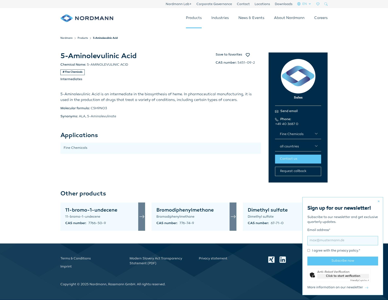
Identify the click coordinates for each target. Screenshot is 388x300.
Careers (321, 18)
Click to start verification (343, 276)
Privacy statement (213, 258)
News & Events (251, 18)
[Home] (86, 18)
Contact (243, 4)
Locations (262, 4)
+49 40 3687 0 (286, 124)
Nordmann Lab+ (179, 4)
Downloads (283, 4)
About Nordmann (289, 18)
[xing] (271, 259)
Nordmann (66, 38)
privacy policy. (348, 251)
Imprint (66, 267)
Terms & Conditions (75, 258)
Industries (220, 18)
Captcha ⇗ (359, 280)
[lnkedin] (282, 259)
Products (194, 18)
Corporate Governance (214, 4)
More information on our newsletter (335, 287)
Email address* (333, 241)
